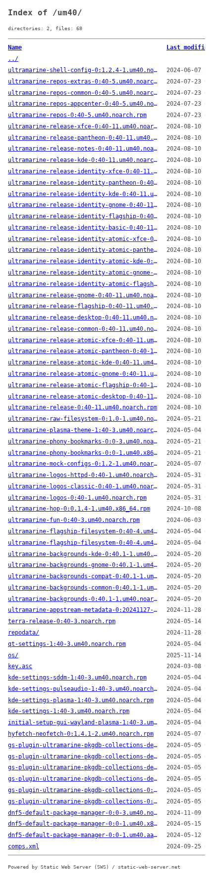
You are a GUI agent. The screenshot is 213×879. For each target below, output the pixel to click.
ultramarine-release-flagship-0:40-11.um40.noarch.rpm (83, 306)
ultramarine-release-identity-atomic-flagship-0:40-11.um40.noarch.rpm (83, 283)
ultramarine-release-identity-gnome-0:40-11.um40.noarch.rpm (83, 204)
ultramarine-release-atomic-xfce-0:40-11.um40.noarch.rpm (83, 340)
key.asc (20, 666)
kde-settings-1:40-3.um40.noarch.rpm (68, 711)
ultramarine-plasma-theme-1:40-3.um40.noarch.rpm (83, 430)
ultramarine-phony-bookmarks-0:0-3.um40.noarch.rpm (83, 441)
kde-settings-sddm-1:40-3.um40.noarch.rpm (77, 677)
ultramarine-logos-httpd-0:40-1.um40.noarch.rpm (83, 475)
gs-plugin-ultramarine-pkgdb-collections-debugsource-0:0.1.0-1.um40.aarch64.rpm (83, 756)
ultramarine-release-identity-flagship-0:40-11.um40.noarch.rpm (83, 216)
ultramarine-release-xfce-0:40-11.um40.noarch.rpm (83, 126)
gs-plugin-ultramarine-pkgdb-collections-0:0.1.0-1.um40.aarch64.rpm (83, 801)
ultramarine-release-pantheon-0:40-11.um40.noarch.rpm (83, 137)
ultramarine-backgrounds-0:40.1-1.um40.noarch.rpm (83, 599)
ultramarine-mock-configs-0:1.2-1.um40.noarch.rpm (83, 463)
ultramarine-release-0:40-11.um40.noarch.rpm (82, 407)
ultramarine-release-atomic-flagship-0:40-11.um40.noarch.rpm (83, 385)
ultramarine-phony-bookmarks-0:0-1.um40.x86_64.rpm (83, 452)
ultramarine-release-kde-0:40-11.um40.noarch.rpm (83, 160)
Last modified (189, 47)
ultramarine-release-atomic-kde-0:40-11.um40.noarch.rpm (83, 362)
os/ (13, 655)
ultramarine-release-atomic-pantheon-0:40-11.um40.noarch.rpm (83, 351)
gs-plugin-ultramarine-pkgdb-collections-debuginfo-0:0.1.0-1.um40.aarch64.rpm (83, 778)
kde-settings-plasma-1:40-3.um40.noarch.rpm (81, 700)
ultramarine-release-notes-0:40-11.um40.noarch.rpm (83, 148)
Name (15, 47)
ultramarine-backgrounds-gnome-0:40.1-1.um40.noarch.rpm (83, 564)
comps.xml (23, 846)
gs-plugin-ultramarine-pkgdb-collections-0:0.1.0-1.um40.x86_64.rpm (83, 790)
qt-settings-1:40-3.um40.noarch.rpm (67, 643)
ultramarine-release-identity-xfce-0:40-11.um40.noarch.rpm (83, 171)
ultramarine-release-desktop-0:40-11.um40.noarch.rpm (83, 317)
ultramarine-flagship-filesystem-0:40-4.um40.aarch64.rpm (83, 542)
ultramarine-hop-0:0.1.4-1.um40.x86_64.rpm (79, 508)
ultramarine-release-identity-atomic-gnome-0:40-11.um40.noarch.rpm (83, 272)
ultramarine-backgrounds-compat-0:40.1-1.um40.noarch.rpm (83, 576)
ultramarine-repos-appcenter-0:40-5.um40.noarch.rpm (83, 103)
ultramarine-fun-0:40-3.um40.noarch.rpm (74, 520)
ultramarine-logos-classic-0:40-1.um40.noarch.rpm (83, 486)
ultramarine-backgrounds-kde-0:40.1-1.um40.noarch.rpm (83, 554)
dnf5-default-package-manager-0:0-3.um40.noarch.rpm (83, 812)
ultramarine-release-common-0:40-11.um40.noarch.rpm (83, 328)
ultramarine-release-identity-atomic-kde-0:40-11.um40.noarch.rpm (83, 261)
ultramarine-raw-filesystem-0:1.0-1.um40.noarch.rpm (83, 418)
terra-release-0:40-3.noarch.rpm (61, 621)
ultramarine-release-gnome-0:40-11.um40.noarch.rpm (83, 295)
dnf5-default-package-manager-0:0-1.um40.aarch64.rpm (83, 835)
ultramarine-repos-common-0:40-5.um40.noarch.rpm (83, 92)
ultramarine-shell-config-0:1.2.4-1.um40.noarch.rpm (83, 70)
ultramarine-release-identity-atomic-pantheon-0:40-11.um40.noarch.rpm (83, 249)
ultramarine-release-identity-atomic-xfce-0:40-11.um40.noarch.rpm (83, 239)
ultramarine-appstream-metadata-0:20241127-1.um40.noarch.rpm (83, 609)
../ (13, 58)
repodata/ (23, 632)
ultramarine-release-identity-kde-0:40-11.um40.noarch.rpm (83, 194)
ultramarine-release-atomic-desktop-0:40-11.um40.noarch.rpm (83, 396)
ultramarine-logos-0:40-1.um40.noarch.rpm (77, 497)
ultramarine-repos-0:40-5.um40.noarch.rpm (77, 115)
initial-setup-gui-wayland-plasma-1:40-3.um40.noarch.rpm (83, 722)
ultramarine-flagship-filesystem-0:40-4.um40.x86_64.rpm (83, 531)
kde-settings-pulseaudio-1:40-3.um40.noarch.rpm (83, 688)
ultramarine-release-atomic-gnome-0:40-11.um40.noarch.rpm (83, 373)
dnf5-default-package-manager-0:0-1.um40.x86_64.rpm (83, 823)
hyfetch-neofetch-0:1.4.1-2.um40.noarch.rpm (81, 733)
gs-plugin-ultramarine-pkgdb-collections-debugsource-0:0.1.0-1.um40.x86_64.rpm (83, 745)
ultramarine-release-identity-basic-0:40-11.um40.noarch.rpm (83, 227)
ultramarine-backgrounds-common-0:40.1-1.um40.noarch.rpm (83, 587)
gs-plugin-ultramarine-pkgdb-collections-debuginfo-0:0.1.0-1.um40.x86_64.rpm (83, 767)
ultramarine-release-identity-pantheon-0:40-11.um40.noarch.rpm (83, 182)
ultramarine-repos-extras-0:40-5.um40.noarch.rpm (83, 81)
